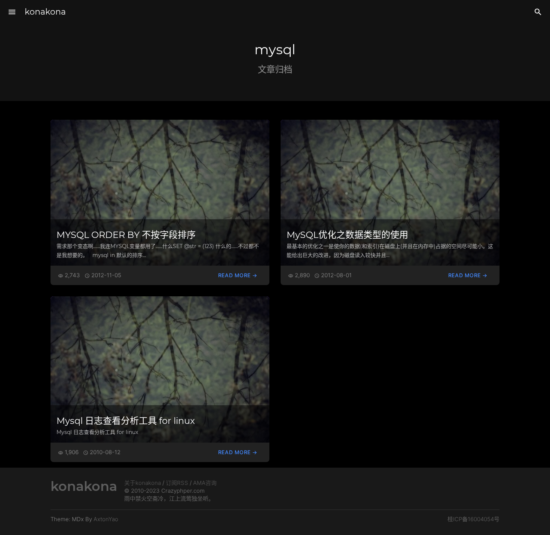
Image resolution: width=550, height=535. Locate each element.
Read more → (237, 275)
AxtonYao (106, 519)
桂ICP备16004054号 (473, 519)
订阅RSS (177, 482)
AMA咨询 (205, 482)
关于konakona (142, 482)
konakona (45, 12)
